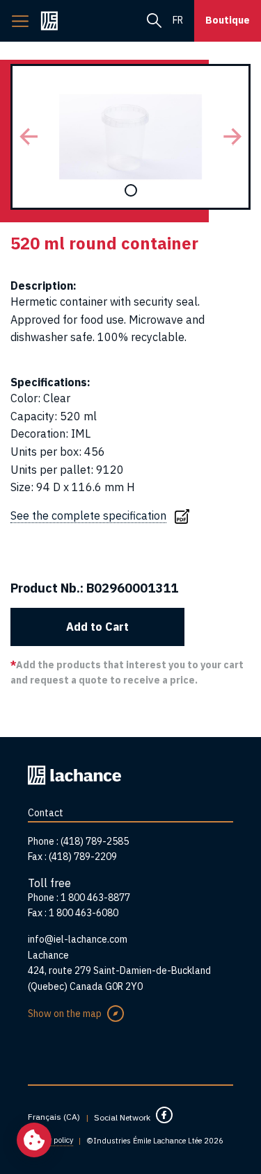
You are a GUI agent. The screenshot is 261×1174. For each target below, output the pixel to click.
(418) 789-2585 (95, 841)
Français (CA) (54, 1116)
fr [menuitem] (178, 20)
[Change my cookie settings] (34, 1140)
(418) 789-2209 (83, 856)
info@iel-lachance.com (77, 939)
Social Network (122, 1117)
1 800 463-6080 (83, 913)
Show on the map (65, 1013)
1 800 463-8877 (95, 897)
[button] (28, 137)
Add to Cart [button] (97, 627)
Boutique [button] (227, 20)
